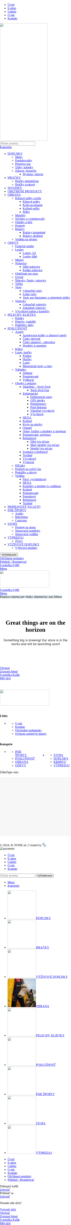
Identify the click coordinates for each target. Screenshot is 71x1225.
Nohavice (21, 263)
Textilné (27, 455)
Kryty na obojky (32, 424)
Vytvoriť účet (8, 1209)
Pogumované (30, 376)
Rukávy (20, 229)
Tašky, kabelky (24, 167)
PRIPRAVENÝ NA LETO (24, 506)
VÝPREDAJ (15, 537)
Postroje (20, 225)
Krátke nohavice (32, 270)
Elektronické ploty (41, 397)
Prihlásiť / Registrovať (21, 1179)
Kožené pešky (31, 208)
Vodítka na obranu (26, 239)
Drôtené (27, 373)
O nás (18, 723)
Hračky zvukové (25, 184)
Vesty (18, 287)
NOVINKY (15, 188)
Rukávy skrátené (33, 235)
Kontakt (20, 726)
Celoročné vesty (32, 290)
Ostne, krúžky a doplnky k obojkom (44, 431)
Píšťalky (20, 465)
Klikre (19, 349)
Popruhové (29, 496)
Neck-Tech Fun (39, 390)
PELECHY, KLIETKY (22, 314)
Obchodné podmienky (28, 730)
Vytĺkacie (28, 379)
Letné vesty (30, 294)
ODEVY (13, 242)
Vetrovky (20, 301)
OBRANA (14, 194)
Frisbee (27, 355)
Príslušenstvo (38, 403)
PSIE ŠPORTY (17, 510)
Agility (19, 513)
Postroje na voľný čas (28, 469)
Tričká (19, 283)
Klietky (19, 318)
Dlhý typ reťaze (39, 441)
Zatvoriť (5, 1189)
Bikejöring (21, 517)
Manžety (20, 215)
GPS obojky (37, 400)
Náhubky (20, 369)
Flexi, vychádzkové (34, 479)
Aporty (19, 331)
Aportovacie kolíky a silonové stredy (45, 335)
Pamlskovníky (23, 160)
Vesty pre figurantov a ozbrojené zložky (46, 297)
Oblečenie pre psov (26, 273)
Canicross (21, 520)
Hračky (27, 359)
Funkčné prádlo (24, 246)
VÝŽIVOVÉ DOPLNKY (23, 544)
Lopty (26, 362)
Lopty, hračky (23, 352)
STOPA (12, 523)
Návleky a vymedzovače (30, 218)
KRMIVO (60, 762)
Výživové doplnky (26, 547)
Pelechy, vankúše (25, 321)
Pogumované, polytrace (37, 434)
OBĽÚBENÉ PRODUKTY (25, 191)
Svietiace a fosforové (35, 451)
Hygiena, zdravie (33, 174)
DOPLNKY (15, 153)
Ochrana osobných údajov (31, 733)
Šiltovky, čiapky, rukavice (30, 280)
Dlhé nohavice (31, 266)
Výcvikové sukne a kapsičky (32, 311)
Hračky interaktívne (27, 181)
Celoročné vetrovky (34, 304)
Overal (19, 277)
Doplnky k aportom (34, 345)
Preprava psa (22, 164)
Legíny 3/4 (29, 253)
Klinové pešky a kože (28, 198)
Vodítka (19, 475)
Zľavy (19, 541)
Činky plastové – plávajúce (39, 342)
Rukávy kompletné (34, 232)
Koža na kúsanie (33, 205)
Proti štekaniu (38, 407)
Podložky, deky (24, 325)
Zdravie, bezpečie (25, 170)
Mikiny (19, 259)
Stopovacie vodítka (26, 534)
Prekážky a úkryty (26, 472)
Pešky (26, 211)
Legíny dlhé (30, 256)
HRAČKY (14, 177)
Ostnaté (27, 427)
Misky (19, 157)
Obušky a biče (23, 222)
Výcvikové (37, 414)
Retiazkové (29, 438)
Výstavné (28, 462)
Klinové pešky (31, 201)
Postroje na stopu (25, 527)
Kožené (27, 421)
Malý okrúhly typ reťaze (44, 445)
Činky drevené (31, 338)
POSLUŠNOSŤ (17, 328)
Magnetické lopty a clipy (37, 366)
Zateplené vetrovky (34, 307)
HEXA (27, 417)
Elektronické (30, 393)
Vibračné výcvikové (42, 410)
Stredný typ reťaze (41, 448)
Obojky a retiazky (26, 383)
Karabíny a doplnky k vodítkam (42, 486)
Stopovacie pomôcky (27, 530)
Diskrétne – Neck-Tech (37, 386)
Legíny (19, 249)
